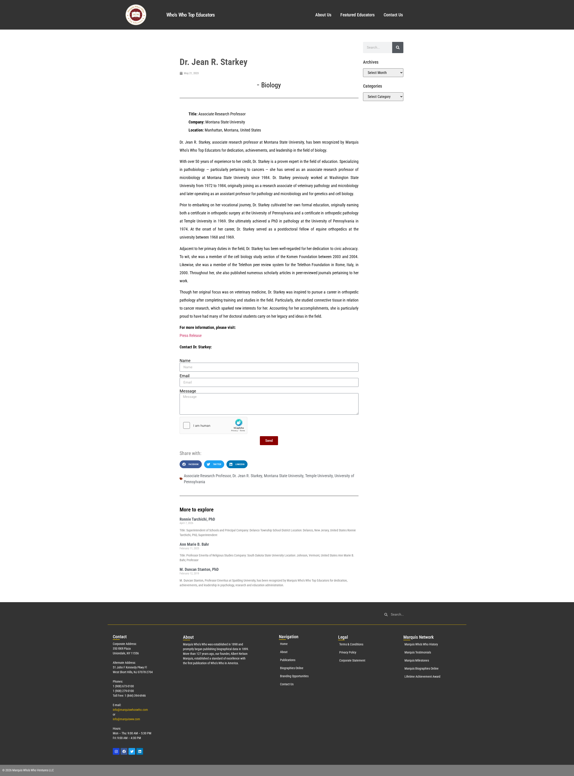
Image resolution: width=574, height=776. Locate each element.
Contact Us (393, 14)
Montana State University (283, 475)
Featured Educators (357, 14)
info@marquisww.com (126, 719)
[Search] (397, 47)
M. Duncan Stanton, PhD (199, 569)
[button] (191, 464)
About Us (323, 14)
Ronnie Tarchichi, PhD (197, 519)
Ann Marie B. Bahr (194, 544)
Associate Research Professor (207, 475)
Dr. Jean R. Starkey (247, 475)
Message (188, 391)
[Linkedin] (139, 751)
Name (185, 361)
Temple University (319, 475)
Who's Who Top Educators (190, 15)
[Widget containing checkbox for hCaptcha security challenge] (213, 425)
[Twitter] (131, 751)
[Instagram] (116, 751)
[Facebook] (124, 751)
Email (184, 376)
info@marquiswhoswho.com (130, 709)
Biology (271, 85)
